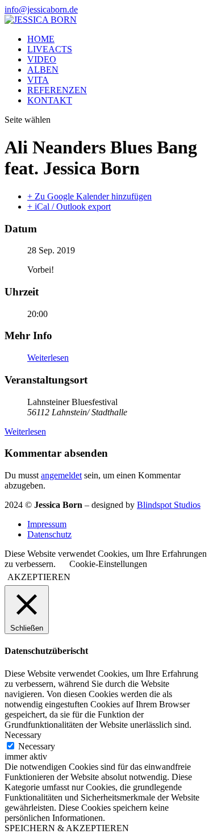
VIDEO (41, 59)
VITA (38, 80)
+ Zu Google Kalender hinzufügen (89, 196)
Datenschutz (49, 534)
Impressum (46, 524)
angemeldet (61, 475)
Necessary (36, 746)
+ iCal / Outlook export (69, 206)
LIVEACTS (49, 49)
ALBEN (43, 69)
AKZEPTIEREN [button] (38, 577)
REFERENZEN (57, 90)
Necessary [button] (23, 735)
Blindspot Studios (169, 505)
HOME (41, 39)
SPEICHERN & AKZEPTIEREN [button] (67, 828)
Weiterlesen (48, 357)
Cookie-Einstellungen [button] (108, 564)
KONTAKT (49, 100)
